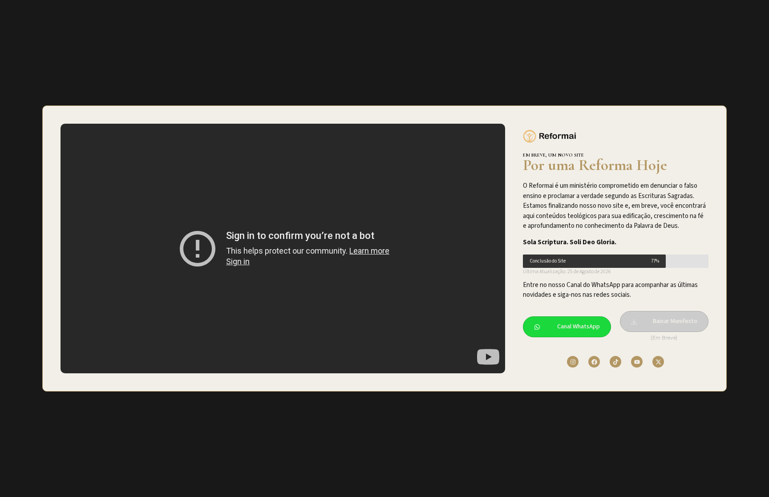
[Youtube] (637, 362)
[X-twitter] (658, 362)
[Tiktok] (615, 362)
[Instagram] (573, 362)
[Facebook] (594, 362)
